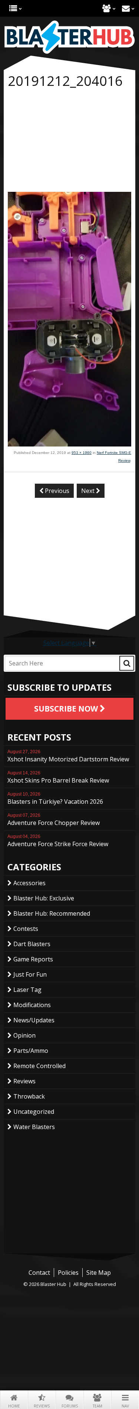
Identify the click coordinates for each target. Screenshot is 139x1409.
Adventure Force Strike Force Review (57, 841)
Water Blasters (34, 1127)
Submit (126, 663)
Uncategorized (33, 1111)
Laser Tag (27, 990)
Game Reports (33, 959)
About (106, 8)
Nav (125, 1406)
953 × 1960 (82, 453)
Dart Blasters (31, 944)
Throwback (29, 1096)
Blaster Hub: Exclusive (43, 898)
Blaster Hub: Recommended (51, 913)
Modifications (32, 1005)
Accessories (29, 883)
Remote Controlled (39, 1066)
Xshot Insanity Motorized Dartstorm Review (68, 756)
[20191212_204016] (69, 444)
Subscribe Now (67, 708)
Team (97, 1406)
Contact (125, 8)
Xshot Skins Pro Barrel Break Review (58, 777)
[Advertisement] (69, 141)
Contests (25, 929)
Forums (70, 1406)
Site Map (98, 1272)
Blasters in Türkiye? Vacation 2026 (55, 798)
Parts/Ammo (30, 1051)
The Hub (13, 8)
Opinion (24, 1035)
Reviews (42, 1406)
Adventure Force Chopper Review (53, 820)
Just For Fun (30, 974)
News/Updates (33, 1020)
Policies (68, 1272)
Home (14, 1406)
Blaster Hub (69, 37)
